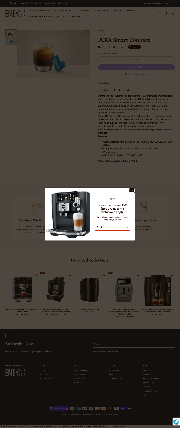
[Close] (132, 190)
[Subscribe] (127, 227)
